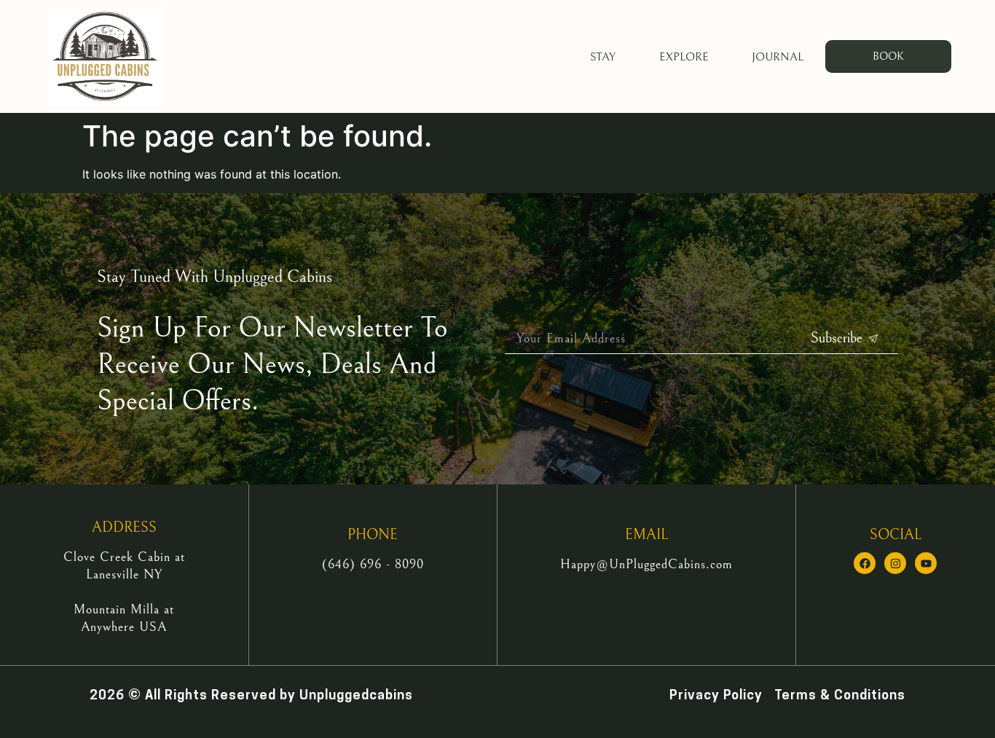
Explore (683, 56)
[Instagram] (895, 563)
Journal (777, 56)
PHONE (372, 535)
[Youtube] (926, 563)
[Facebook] (865, 563)
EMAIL (646, 535)
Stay (603, 56)
